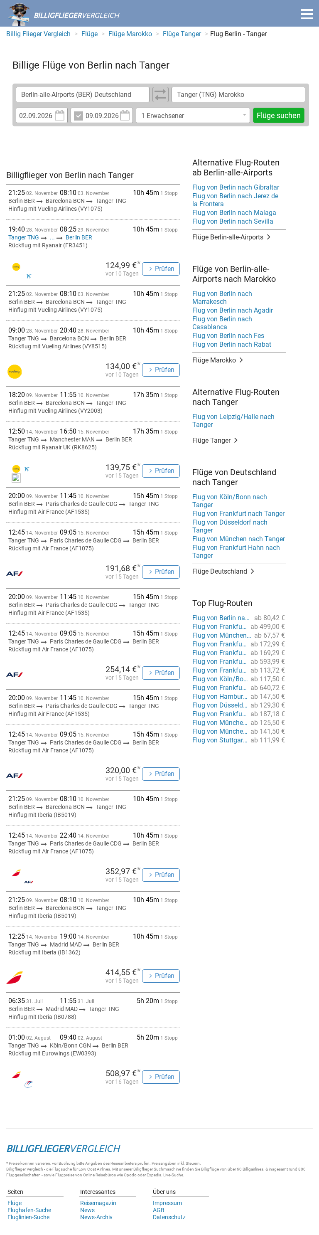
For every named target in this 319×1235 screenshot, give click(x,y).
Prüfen (164, 269)
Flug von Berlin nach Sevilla (232, 221)
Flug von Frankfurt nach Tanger (238, 514)
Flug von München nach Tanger (238, 539)
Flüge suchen (279, 115)
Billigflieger (16, 1169)
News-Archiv (96, 1217)
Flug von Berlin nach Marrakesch (222, 298)
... (52, 237)
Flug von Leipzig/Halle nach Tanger (233, 421)
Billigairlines (253, 1169)
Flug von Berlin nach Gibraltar (235, 187)
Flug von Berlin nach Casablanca (222, 323)
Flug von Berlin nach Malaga (234, 213)
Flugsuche (62, 1169)
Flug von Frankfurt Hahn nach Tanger (236, 552)
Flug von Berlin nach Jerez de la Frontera (235, 200)
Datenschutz (169, 1217)
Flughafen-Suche (29, 1210)
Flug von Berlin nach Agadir (232, 310)
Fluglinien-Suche (28, 1217)
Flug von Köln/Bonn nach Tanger (229, 501)
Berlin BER (79, 237)
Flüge (14, 1203)
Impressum (167, 1203)
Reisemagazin (98, 1203)
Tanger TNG (24, 237)
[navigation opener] (307, 14)
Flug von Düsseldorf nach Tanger (229, 526)
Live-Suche (173, 1175)
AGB (158, 1210)
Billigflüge (210, 1169)
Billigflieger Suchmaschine (157, 1169)
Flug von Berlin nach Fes (228, 336)
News (87, 1210)
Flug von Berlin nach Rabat (231, 344)
